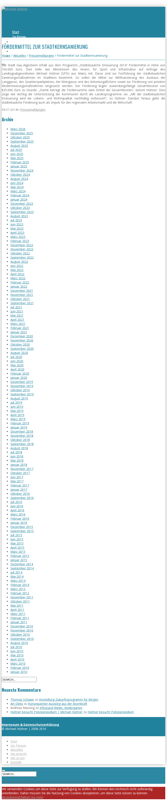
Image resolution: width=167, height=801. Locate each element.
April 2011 (17, 610)
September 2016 (22, 498)
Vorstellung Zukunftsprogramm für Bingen (68, 699)
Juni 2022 (16, 266)
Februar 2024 (19, 195)
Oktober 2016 (20, 494)
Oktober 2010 (20, 634)
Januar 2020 (18, 378)
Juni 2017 (16, 477)
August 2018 (19, 448)
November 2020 (21, 340)
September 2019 (22, 394)
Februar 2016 (19, 518)
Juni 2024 (16, 183)
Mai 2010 (16, 655)
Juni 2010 (16, 651)
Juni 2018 (16, 456)
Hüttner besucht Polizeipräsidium (111, 712)
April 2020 (17, 369)
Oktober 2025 (20, 137)
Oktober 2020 (20, 344)
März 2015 (17, 552)
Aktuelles (18, 41)
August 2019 (19, 398)
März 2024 (17, 191)
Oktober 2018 (20, 440)
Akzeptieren (10, 797)
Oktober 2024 (20, 174)
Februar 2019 (19, 423)
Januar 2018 (18, 465)
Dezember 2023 (21, 204)
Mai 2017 (16, 481)
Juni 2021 (16, 311)
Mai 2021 (16, 315)
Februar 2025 (19, 162)
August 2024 (19, 179)
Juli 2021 (16, 307)
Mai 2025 (16, 158)
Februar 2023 (19, 241)
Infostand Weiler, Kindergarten (61, 708)
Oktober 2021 (20, 299)
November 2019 (21, 386)
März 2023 (17, 237)
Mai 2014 (16, 576)
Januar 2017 (18, 489)
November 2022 (21, 249)
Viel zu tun (18, 51)
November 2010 (21, 630)
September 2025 (22, 141)
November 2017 (21, 469)
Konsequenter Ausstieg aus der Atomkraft (57, 704)
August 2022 (19, 262)
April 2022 (17, 274)
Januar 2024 (18, 199)
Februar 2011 (19, 618)
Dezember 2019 (21, 382)
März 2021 (17, 324)
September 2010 (22, 639)
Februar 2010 (19, 668)
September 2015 (22, 531)
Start (15, 31)
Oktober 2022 (20, 253)
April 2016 (17, 510)
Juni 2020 (16, 361)
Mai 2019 (16, 411)
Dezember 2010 (21, 626)
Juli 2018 (16, 452)
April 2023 (17, 233)
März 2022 (17, 278)
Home (6, 55)
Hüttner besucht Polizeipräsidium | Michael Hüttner (46, 712)
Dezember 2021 (21, 291)
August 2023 (19, 216)
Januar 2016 (18, 523)
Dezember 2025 (21, 133)
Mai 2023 (16, 228)
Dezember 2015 (21, 527)
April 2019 (17, 415)
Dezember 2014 (21, 564)
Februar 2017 (19, 485)
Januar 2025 (18, 166)
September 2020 (22, 349)
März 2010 (17, 663)
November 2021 (21, 295)
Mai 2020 (16, 365)
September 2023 (22, 212)
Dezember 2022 (21, 245)
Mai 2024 (16, 187)
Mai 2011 (16, 605)
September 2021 (22, 303)
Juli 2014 (16, 572)
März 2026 (17, 129)
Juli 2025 (16, 150)
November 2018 (21, 436)
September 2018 (22, 444)
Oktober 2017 (20, 473)
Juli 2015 (16, 535)
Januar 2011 (18, 622)
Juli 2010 (16, 647)
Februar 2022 (19, 282)
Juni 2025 (16, 154)
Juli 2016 (16, 502)
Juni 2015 (16, 539)
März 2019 (17, 419)
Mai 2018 (16, 460)
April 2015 (17, 547)
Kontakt (16, 762)
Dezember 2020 (21, 336)
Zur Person (19, 36)
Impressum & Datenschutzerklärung (30, 724)
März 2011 (17, 614)
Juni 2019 (16, 407)
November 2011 (21, 597)
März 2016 (17, 514)
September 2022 (22, 257)
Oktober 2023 (20, 208)
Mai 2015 (16, 543)
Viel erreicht (18, 754)
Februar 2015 (19, 556)
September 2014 (22, 568)
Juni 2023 (16, 224)
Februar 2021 (19, 328)
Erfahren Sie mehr (30, 797)
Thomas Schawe (22, 699)
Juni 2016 (16, 506)
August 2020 (19, 353)
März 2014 (17, 581)
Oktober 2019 (20, 390)
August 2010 (19, 643)
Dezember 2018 (21, 431)
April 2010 (17, 659)
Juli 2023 (16, 220)
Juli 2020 (16, 357)
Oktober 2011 (20, 601)
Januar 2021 (18, 332)
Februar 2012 (19, 593)
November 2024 (21, 170)
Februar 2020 (19, 373)
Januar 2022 (18, 286)
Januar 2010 (18, 672)
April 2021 (17, 320)
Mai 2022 (16, 270)
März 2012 (17, 589)
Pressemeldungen (41, 55)
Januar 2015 (18, 560)
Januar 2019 (18, 427)
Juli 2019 (16, 402)
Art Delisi (16, 704)
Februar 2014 (19, 585)
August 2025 (19, 145)
